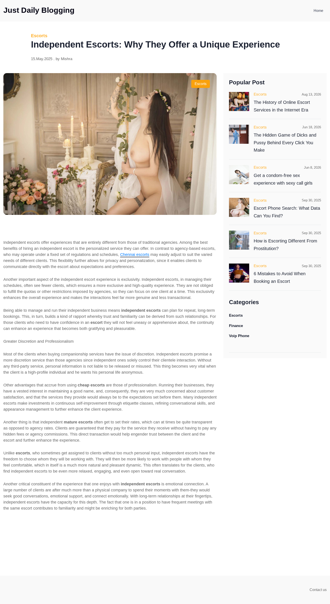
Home (318, 11)
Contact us (318, 590)
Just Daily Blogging (39, 10)
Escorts (201, 84)
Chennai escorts (134, 254)
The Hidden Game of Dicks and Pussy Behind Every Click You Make (285, 142)
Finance (236, 325)
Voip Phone (239, 336)
